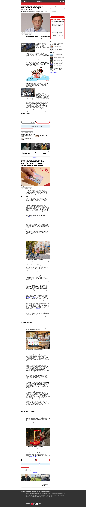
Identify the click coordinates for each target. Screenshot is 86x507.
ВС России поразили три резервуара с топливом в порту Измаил (57, 22)
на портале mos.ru (37, 308)
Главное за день (53, 11)
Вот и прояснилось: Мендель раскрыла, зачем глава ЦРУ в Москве (59, 57)
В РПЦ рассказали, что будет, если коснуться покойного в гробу (59, 60)
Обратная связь (28, 491)
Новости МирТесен (53, 72)
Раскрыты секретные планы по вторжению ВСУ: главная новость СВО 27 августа (57, 25)
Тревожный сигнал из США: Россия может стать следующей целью (59, 54)
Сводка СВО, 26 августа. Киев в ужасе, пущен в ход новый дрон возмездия (57, 29)
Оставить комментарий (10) (43, 122)
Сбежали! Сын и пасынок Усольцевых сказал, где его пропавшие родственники (59, 49)
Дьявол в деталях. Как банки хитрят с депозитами (43, 136)
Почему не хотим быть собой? (29, 138)
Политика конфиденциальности (30, 501)
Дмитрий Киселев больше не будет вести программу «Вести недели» (59, 63)
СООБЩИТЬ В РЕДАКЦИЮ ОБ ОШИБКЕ (46, 491)
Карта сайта (38, 491)
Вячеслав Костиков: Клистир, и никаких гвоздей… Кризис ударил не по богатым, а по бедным (38, 115)
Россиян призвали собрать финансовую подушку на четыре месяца (58, 66)
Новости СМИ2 (35, 157)
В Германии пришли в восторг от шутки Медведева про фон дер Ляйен (59, 69)
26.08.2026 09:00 (23, 160)
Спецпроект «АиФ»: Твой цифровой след (43, 3)
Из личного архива (29, 32)
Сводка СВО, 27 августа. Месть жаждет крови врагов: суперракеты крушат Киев (58, 36)
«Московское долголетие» (31, 297)
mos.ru (30, 216)
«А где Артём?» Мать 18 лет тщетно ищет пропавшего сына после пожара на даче (59, 44)
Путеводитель (34, 491)
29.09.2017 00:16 (23, 6)
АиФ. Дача (52, 12)
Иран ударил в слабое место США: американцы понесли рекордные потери (57, 32)
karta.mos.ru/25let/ (33, 456)
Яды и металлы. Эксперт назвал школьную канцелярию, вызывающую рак (58, 47)
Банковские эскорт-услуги (33, 118)
